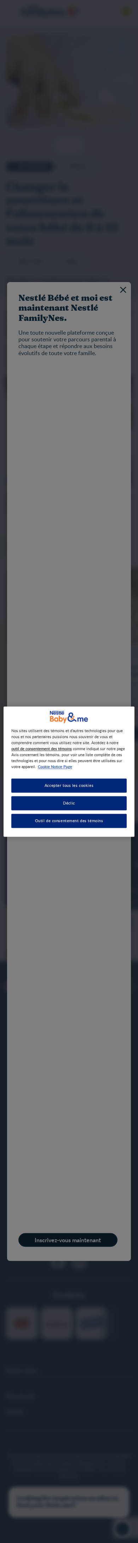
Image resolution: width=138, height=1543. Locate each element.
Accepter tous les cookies (69, 785)
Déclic (69, 803)
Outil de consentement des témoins (69, 820)
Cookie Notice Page (55, 766)
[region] (69, 771)
